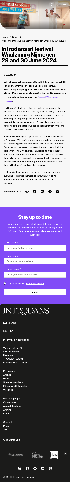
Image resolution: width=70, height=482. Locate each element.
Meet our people (11, 398)
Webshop (8, 389)
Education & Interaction (15, 386)
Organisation (10, 402)
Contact (7, 422)
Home (5, 37)
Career (6, 413)
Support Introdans (13, 382)
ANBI (5, 429)
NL (5, 330)
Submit (35, 292)
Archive (7, 409)
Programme (9, 371)
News (15, 37)
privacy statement (34, 283)
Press (6, 425)
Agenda (7, 374)
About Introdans (12, 405)
